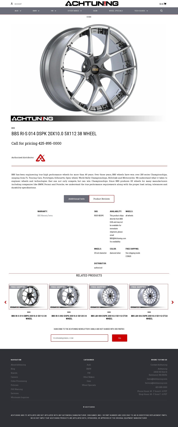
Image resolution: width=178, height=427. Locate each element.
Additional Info (76, 198)
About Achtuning (18, 364)
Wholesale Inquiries (20, 397)
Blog (13, 369)
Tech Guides (140, 11)
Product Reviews (101, 198)
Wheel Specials (116, 11)
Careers (14, 377)
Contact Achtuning (159, 364)
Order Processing (19, 381)
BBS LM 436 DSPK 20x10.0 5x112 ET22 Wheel (149, 317)
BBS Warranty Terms (45, 215)
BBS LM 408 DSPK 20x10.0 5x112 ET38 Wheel (109, 317)
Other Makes (74, 11)
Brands (14, 373)
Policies (14, 385)
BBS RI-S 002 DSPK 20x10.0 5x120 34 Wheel (69, 317)
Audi (17, 11)
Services (15, 393)
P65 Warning (17, 389)
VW (52, 11)
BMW (35, 11)
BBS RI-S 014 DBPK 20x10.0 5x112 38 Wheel (29, 317)
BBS (13, 128)
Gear (95, 11)
